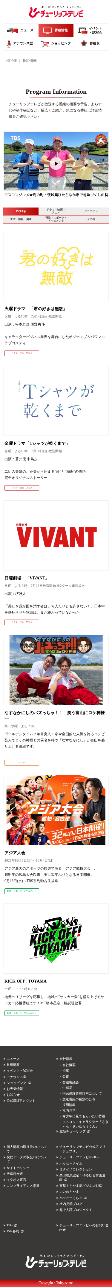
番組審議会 (70, 1082)
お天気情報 (15, 1088)
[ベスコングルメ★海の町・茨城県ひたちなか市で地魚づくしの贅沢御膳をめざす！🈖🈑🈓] (56, 136)
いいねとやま (69, 1191)
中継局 (67, 1088)
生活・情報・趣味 (21, 219)
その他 (91, 219)
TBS (10, 1225)
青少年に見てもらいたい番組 (83, 1116)
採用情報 (69, 1105)
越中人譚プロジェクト (75, 1209)
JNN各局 (13, 1231)
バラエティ (91, 211)
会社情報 (66, 1058)
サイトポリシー (18, 1168)
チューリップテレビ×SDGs (79, 1157)
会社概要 (69, 1065)
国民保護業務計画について (82, 1093)
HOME (11, 61)
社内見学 (69, 1110)
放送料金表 (15, 1174)
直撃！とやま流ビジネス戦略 (80, 1185)
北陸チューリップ (72, 1131)
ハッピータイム (70, 1163)
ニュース (13, 1058)
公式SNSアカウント (21, 1100)
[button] (8, 167)
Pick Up (21, 211)
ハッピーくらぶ (70, 1198)
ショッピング (16, 1083)
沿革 (65, 1070)
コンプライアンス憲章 (23, 1185)
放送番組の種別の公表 (78, 1099)
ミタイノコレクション (75, 1169)
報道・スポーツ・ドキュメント (56, 219)
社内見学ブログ (70, 1204)
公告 (65, 1076)
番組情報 (13, 1064)
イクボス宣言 (16, 1179)
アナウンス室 (16, 1077)
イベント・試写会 (20, 1070)
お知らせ (13, 1094)
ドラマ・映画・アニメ (56, 211)
